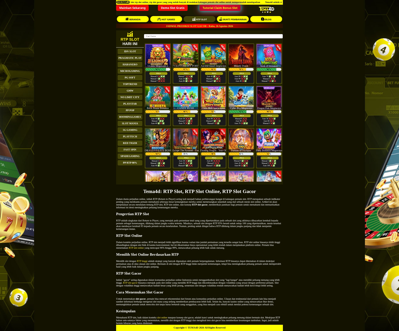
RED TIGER (130, 143)
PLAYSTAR (130, 103)
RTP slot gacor (130, 282)
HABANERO (130, 64)
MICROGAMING (130, 71)
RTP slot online (136, 247)
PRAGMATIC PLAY (130, 58)
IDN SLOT (130, 51)
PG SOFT (130, 77)
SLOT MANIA (130, 123)
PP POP (130, 110)
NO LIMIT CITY (129, 97)
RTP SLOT (201, 19)
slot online (162, 317)
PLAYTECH (130, 136)
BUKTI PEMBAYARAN (235, 19)
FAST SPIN (130, 149)
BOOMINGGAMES (130, 117)
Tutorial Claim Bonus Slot (220, 8)
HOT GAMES (168, 19)
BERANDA (134, 19)
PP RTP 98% (130, 162)
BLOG (268, 19)
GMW (130, 90)
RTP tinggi (142, 261)
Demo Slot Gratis (173, 8)
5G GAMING (130, 130)
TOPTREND (130, 84)
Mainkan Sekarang (132, 8)
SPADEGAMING (129, 156)
